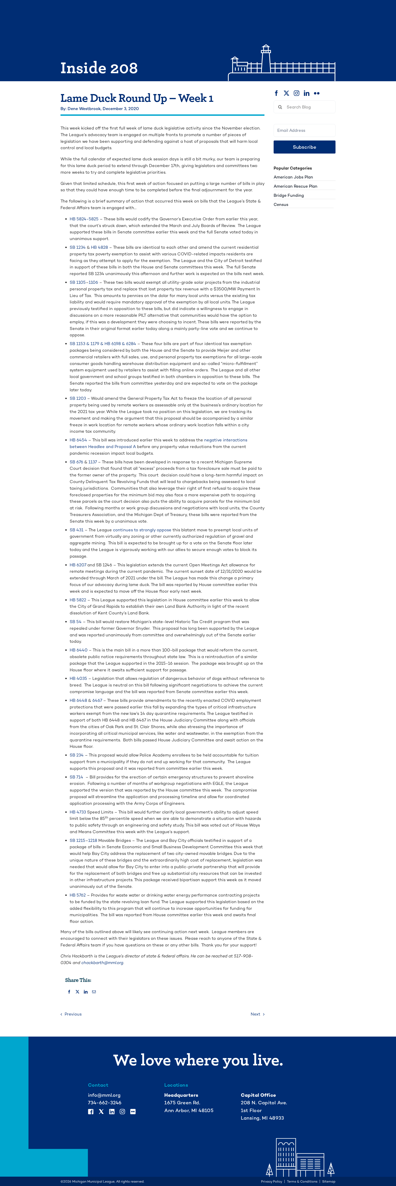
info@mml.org (104, 1095)
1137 (92, 462)
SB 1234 (78, 247)
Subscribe (304, 147)
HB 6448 (78, 700)
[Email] (94, 992)
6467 (97, 700)
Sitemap (329, 1181)
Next (255, 1014)
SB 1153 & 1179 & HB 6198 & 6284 (103, 343)
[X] (77, 992)
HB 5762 (78, 895)
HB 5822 (78, 599)
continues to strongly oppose (142, 529)
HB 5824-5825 (84, 219)
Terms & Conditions (302, 1181)
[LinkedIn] (86, 992)
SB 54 (76, 621)
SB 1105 (78, 282)
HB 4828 (99, 247)
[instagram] (296, 93)
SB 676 (76, 462)
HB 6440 (79, 650)
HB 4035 (78, 678)
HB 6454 (78, 440)
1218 (92, 840)
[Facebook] (69, 992)
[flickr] (316, 93)
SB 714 (77, 777)
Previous (73, 1014)
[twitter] (286, 93)
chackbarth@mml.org (102, 962)
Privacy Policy (271, 1181)
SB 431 (76, 529)
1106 (93, 282)
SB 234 (77, 755)
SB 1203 (78, 398)
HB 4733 (78, 812)
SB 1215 (77, 840)
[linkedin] (306, 93)
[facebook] (276, 93)
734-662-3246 (104, 1103)
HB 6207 (78, 564)
